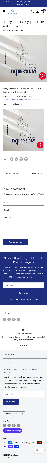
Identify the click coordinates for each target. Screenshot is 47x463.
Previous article (11, 173)
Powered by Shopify (9, 458)
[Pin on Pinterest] (16, 159)
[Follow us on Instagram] (14, 319)
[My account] (37, 11)
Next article (37, 173)
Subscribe (23, 293)
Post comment (15, 242)
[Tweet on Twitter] (21, 159)
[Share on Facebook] (11, 159)
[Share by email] (26, 159)
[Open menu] (4, 11)
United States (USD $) (11, 413)
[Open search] (32, 11)
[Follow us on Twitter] (9, 319)
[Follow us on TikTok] (18, 319)
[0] (42, 11)
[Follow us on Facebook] (4, 319)
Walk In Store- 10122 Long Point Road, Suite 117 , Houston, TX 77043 (23, 3)
